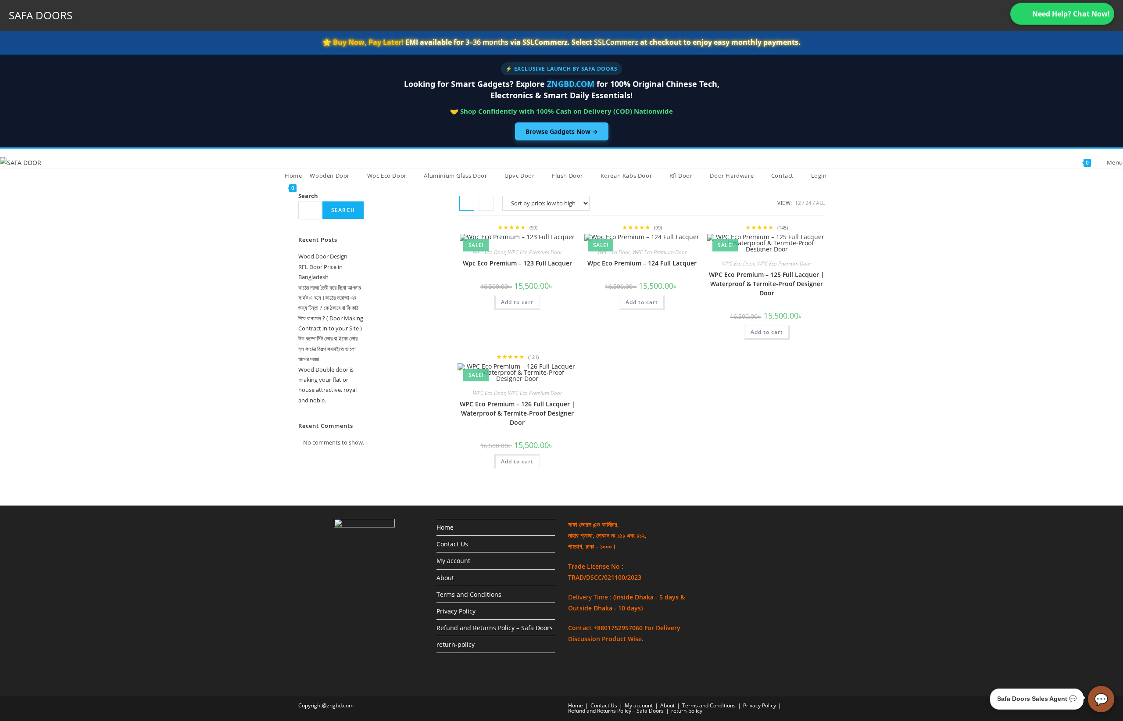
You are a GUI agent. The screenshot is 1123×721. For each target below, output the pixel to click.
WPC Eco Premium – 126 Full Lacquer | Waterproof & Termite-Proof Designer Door (517, 413)
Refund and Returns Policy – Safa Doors (494, 628)
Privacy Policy (456, 611)
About (445, 578)
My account (453, 560)
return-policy (455, 644)
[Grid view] (466, 203)
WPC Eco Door (489, 252)
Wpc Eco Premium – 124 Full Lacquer (642, 263)
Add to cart (517, 302)
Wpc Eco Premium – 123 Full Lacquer (517, 263)
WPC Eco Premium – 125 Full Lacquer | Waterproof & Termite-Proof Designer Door (766, 283)
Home (445, 527)
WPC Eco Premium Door (535, 252)
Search (308, 196)
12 (798, 203)
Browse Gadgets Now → (562, 131)
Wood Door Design (322, 256)
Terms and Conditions (468, 594)
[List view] (486, 203)
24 (808, 203)
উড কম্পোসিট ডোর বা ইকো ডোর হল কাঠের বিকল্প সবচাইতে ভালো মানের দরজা (328, 348)
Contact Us (452, 544)
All (820, 203)
